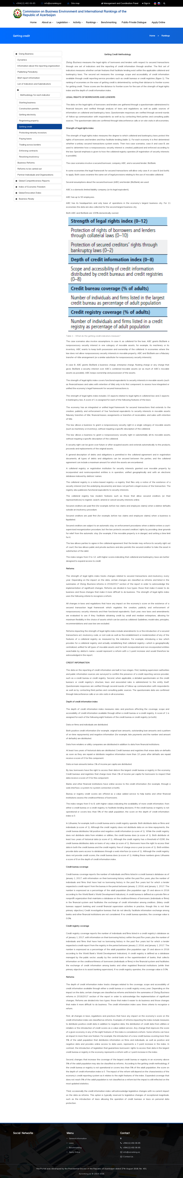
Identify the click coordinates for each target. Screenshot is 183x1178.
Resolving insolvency (29, 156)
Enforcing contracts (28, 150)
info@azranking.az (52, 3)
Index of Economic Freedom (32, 186)
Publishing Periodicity (27, 71)
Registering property (29, 120)
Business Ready (26, 198)
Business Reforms (26, 162)
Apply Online (158, 22)
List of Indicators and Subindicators (34, 83)
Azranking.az (85, 1174)
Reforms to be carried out (29, 168)
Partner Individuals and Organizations (35, 174)
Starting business (27, 102)
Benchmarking (108, 22)
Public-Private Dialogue (134, 22)
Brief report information (28, 77)
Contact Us (128, 1156)
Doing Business (26, 53)
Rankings (91, 22)
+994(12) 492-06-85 (131, 1143)
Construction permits (29, 108)
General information (77, 1138)
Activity (77, 22)
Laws (71, 1143)
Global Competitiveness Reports (34, 180)
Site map (75, 3)
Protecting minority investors (33, 132)
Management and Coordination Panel (120, 3)
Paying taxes (25, 138)
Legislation (62, 22)
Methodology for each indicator (35, 95)
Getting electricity (27, 114)
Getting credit (25, 126)
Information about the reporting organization (38, 65)
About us (46, 22)
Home (33, 22)
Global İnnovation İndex (30, 192)
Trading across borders (30, 144)
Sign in (146, 3)
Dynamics (22, 59)
